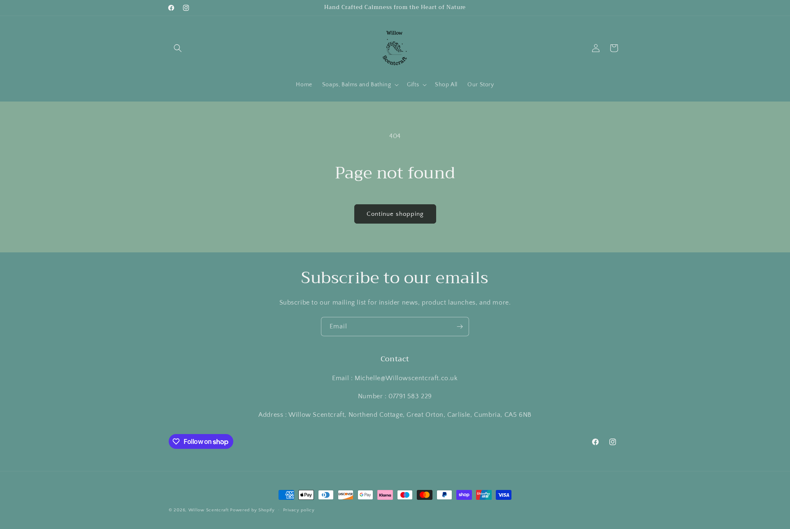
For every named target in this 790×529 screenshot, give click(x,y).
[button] (178, 48)
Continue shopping (395, 213)
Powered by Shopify (252, 510)
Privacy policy (299, 510)
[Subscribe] (460, 326)
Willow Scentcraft (208, 510)
